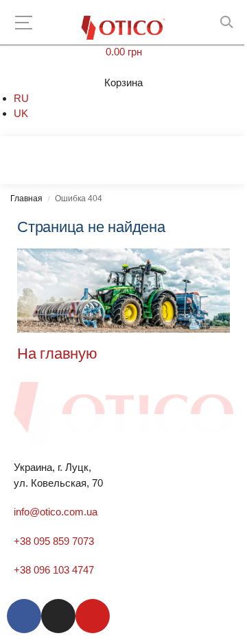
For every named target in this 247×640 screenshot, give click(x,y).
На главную (57, 353)
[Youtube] (92, 616)
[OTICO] (124, 28)
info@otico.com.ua (55, 511)
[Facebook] (24, 616)
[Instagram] (58, 616)
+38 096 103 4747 (54, 570)
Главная (26, 198)
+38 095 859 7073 (54, 541)
